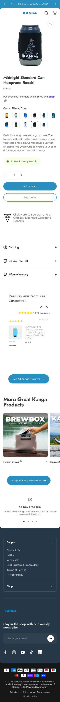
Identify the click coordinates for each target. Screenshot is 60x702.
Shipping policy (30, 696)
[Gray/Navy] (44, 124)
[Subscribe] (50, 638)
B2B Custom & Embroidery (22, 565)
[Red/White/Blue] (25, 115)
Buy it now (30, 197)
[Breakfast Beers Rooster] (16, 115)
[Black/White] (34, 115)
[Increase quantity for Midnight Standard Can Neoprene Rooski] (21, 175)
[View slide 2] (28, 522)
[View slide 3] (32, 522)
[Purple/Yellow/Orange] (6, 124)
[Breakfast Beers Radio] (6, 115)
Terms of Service (16, 570)
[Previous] (4, 4)
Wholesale (13, 560)
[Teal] (44, 115)
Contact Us (13, 550)
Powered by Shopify (37, 687)
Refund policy (15, 692)
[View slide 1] (24, 522)
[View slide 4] (36, 522)
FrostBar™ (12, 342)
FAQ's (10, 555)
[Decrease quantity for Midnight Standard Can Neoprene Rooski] (7, 175)
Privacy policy (29, 692)
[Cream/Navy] (25, 124)
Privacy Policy (15, 574)
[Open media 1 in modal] (50, 24)
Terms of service (43, 692)
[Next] (55, 4)
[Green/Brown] (16, 124)
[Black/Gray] (34, 124)
